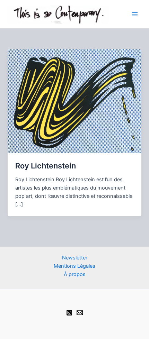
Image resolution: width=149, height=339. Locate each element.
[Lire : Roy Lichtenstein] (74, 101)
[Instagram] (69, 313)
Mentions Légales (74, 266)
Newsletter (74, 258)
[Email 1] (80, 313)
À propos (75, 274)
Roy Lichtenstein (45, 165)
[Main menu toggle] (135, 14)
